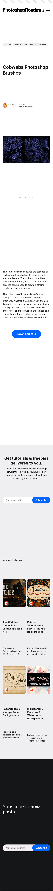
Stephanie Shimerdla (16, 104)
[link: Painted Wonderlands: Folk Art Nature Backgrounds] (38, 606)
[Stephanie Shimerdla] (5, 105)
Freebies (7, 45)
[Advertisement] (26, 227)
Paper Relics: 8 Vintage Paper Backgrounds (12, 712)
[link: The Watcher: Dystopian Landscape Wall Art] (14, 606)
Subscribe (41, 500)
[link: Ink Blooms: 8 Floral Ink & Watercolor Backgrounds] (38, 693)
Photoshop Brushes (38, 45)
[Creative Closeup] (6, 603)
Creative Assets (20, 45)
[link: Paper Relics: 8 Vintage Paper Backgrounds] (14, 693)
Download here (26, 334)
